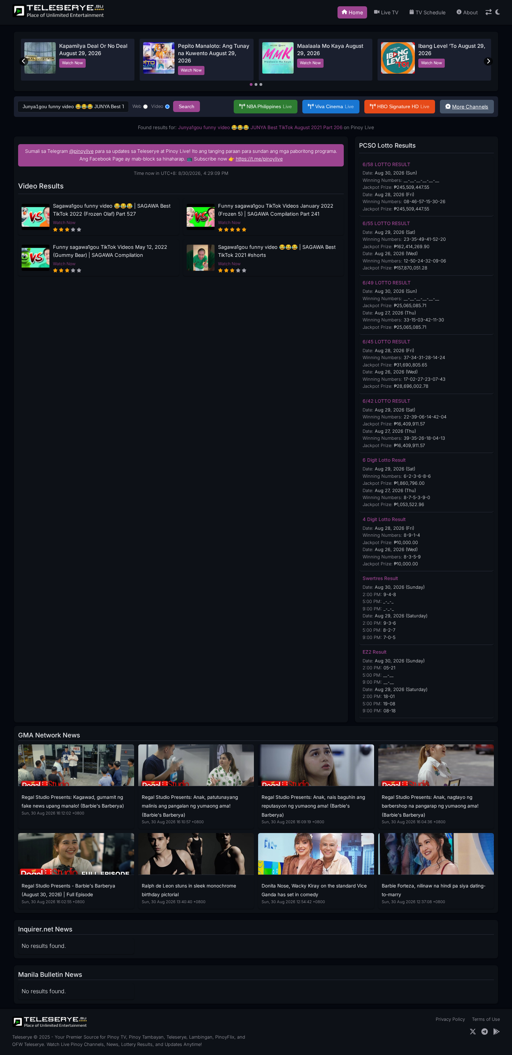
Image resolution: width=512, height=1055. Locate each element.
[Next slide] (488, 61)
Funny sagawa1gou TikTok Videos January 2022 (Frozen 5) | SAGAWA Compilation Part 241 (275, 210)
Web (136, 106)
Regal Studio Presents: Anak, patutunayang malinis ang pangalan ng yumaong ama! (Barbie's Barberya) (190, 806)
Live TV (389, 12)
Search (186, 106)
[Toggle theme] (497, 12)
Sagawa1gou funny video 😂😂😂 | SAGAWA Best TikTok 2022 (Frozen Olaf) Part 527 (112, 210)
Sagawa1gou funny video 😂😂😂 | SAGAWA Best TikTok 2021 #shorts (277, 251)
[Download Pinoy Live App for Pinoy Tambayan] (496, 1031)
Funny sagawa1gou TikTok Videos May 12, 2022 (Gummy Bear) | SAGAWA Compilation (110, 251)
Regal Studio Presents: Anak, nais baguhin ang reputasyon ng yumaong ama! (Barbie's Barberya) (313, 806)
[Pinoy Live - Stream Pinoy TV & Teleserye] (59, 16)
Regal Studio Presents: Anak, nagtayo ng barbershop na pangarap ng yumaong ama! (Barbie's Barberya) (430, 806)
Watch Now (72, 62)
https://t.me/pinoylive (259, 159)
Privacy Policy (450, 1019)
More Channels (470, 107)
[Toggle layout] (489, 12)
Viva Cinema (334, 106)
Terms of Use (486, 1019)
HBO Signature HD (403, 106)
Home (356, 12)
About (470, 12)
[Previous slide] (23, 61)
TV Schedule (430, 12)
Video (157, 106)
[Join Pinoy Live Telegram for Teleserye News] (484, 1031)
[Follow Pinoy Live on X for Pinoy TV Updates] (473, 1031)
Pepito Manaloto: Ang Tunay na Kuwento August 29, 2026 (213, 53)
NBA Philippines (269, 106)
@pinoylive (81, 151)
